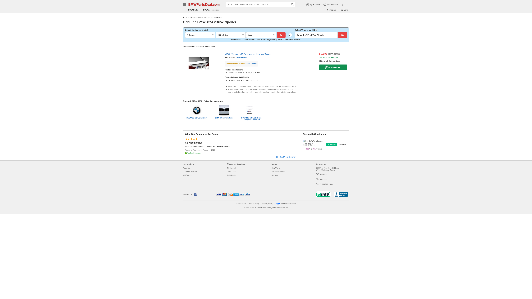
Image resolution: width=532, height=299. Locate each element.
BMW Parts (193, 10)
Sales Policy (241, 204)
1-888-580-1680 (326, 184)
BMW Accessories (211, 10)
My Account (231, 168)
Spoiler (207, 18)
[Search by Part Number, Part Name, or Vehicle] (292, 4)
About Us (186, 168)
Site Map (275, 175)
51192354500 (241, 57)
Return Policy (254, 204)
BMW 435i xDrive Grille (224, 118)
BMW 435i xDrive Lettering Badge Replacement (251, 119)
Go (281, 35)
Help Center (344, 10)
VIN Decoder (188, 175)
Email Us (323, 174)
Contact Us (331, 10)
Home (185, 18)
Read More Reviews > (288, 157)
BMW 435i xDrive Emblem (196, 118)
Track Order (231, 172)
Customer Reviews (190, 172)
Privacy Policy (267, 204)
